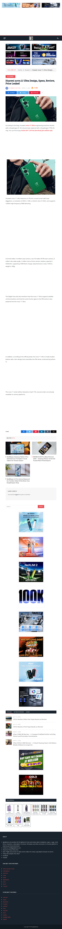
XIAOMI (28, 712)
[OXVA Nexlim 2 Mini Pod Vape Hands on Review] (9, 718)
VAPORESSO (6, 871)
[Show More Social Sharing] (42, 92)
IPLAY (4, 884)
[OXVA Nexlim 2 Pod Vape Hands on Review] (9, 726)
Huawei (10, 76)
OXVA (4, 875)
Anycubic (5, 910)
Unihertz (5, 906)
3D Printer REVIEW (19, 712)
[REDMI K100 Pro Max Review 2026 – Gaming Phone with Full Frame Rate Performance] (44, 448)
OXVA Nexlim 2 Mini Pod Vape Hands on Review (30, 719)
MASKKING (6, 880)
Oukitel (5, 915)
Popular (9, 712)
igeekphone (35, 926)
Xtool (4, 913)
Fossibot (5, 904)
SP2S (4, 882)
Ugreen (5, 919)
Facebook (5, 855)
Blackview (5, 902)
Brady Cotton (15, 88)
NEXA (4, 877)
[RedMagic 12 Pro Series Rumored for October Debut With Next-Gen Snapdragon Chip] (18, 470)
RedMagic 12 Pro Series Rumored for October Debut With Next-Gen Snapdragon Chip (18, 481)
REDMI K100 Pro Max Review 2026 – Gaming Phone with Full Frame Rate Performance (44, 458)
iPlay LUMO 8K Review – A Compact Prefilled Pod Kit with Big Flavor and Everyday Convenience (34, 735)
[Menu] (5, 38)
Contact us (5, 848)
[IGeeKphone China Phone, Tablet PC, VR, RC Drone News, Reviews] (31, 38)
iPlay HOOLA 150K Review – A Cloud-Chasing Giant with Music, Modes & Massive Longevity (34, 744)
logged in (17, 494)
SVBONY (5, 897)
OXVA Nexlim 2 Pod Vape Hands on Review (28, 727)
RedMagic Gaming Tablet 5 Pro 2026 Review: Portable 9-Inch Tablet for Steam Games (17, 458)
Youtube (5, 857)
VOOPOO (5, 873)
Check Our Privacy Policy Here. (11, 850)
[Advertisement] (31, 21)
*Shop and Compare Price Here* (11, 853)
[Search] (57, 38)
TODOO (5, 886)
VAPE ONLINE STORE (8, 869)
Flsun (4, 908)
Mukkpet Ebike (7, 917)
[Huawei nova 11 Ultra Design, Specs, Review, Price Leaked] (31, 109)
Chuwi (4, 899)
